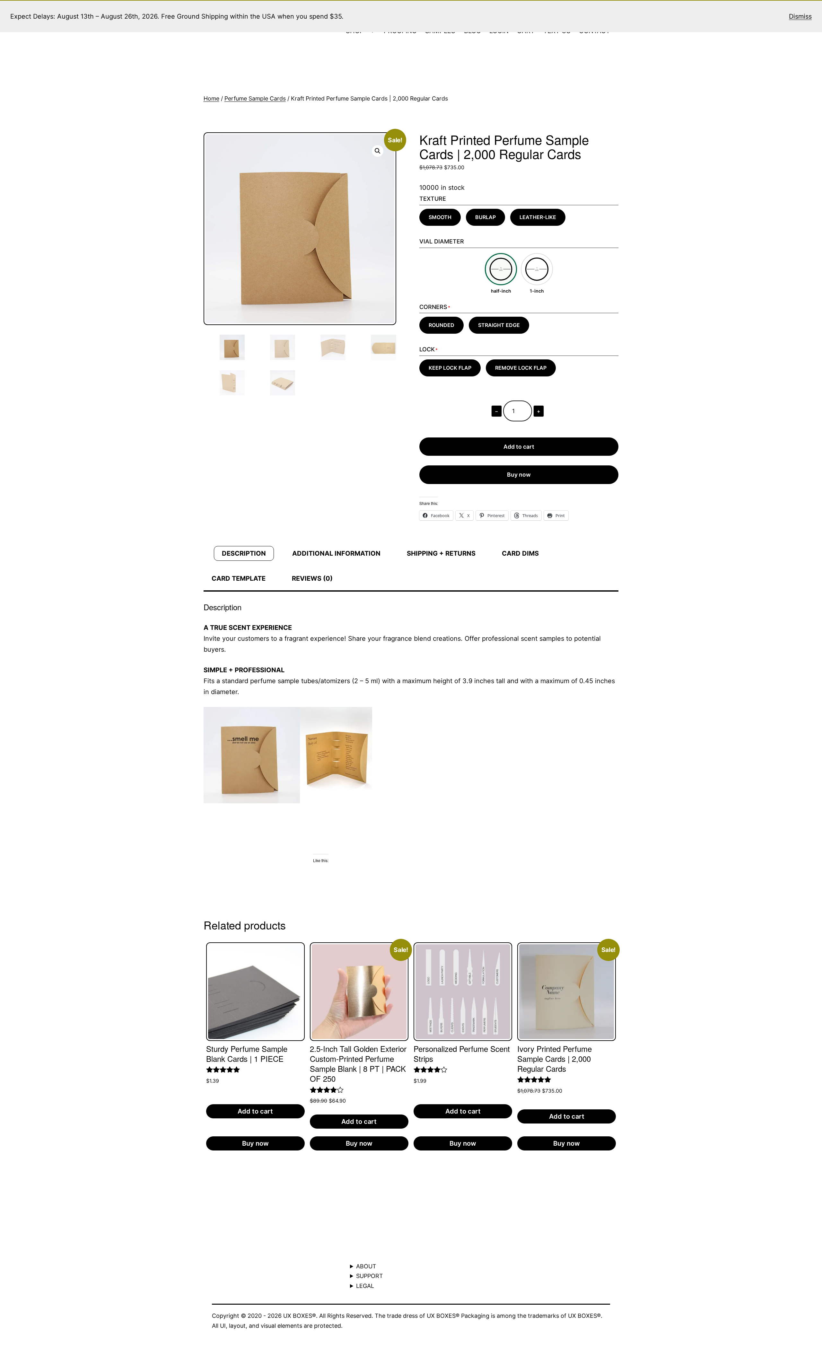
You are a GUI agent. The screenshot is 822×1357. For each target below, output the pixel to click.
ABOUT (366, 1266)
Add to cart (518, 446)
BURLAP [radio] (485, 217)
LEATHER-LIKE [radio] (538, 217)
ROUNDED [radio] (441, 325)
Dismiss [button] (800, 16)
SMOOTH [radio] (440, 217)
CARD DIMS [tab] (520, 553)
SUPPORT (369, 1276)
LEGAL (365, 1285)
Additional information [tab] (336, 553)
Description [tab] (244, 553)
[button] (377, 151)
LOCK (427, 349)
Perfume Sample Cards (255, 98)
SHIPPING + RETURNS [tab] (441, 553)
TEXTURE (432, 198)
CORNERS (433, 307)
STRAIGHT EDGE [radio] (499, 325)
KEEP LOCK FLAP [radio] (450, 368)
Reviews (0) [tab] (312, 578)
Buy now (519, 474)
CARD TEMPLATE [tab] (239, 578)
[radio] (501, 274)
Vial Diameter (441, 241)
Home (211, 98)
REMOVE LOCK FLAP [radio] (521, 368)
